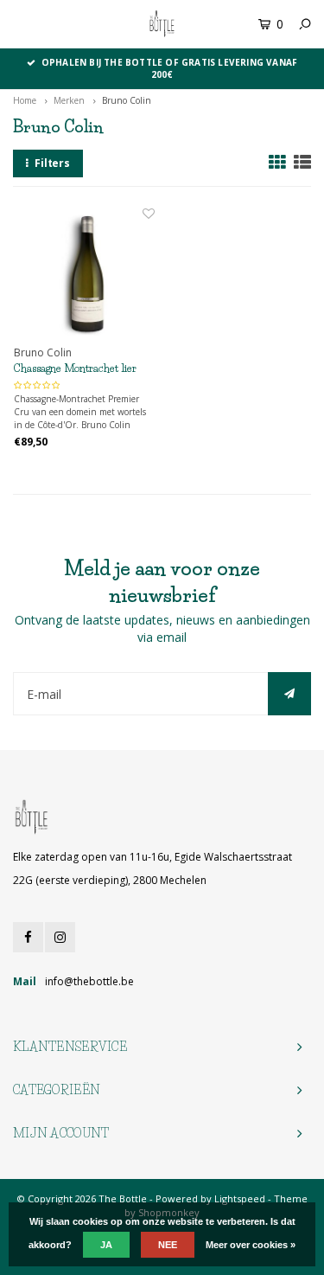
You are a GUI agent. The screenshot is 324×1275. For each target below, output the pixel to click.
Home (24, 100)
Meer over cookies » (250, 1245)
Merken (69, 100)
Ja (106, 1245)
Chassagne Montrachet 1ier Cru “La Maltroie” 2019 (75, 369)
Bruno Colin (126, 100)
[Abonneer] (289, 693)
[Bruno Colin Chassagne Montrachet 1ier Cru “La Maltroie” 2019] (84, 275)
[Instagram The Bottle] (60, 937)
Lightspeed (239, 1198)
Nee (167, 1245)
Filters (52, 163)
